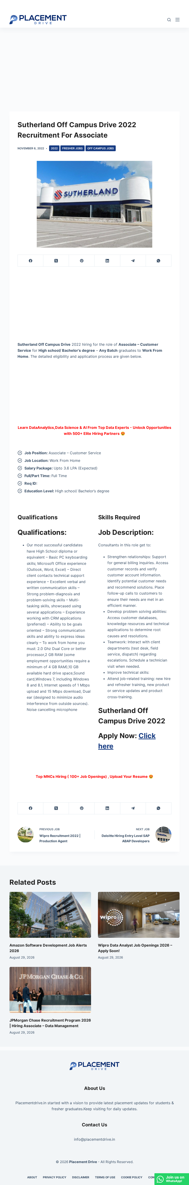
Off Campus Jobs (100, 148)
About (32, 1177)
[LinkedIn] (107, 261)
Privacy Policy (54, 1177)
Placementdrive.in (30, 1103)
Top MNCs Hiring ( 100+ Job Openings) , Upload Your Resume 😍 (94, 776)
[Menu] (177, 20)
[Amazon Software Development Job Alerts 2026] (50, 915)
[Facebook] (30, 261)
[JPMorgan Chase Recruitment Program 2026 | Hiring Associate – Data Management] (50, 990)
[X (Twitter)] (56, 261)
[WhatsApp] (158, 261)
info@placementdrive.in (94, 1139)
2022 (54, 148)
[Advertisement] (94, 62)
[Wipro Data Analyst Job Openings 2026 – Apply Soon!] (139, 915)
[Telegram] (133, 261)
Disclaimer (80, 1177)
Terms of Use (105, 1177)
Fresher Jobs (72, 148)
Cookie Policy (131, 1177)
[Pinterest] (81, 261)
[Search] (169, 19)
